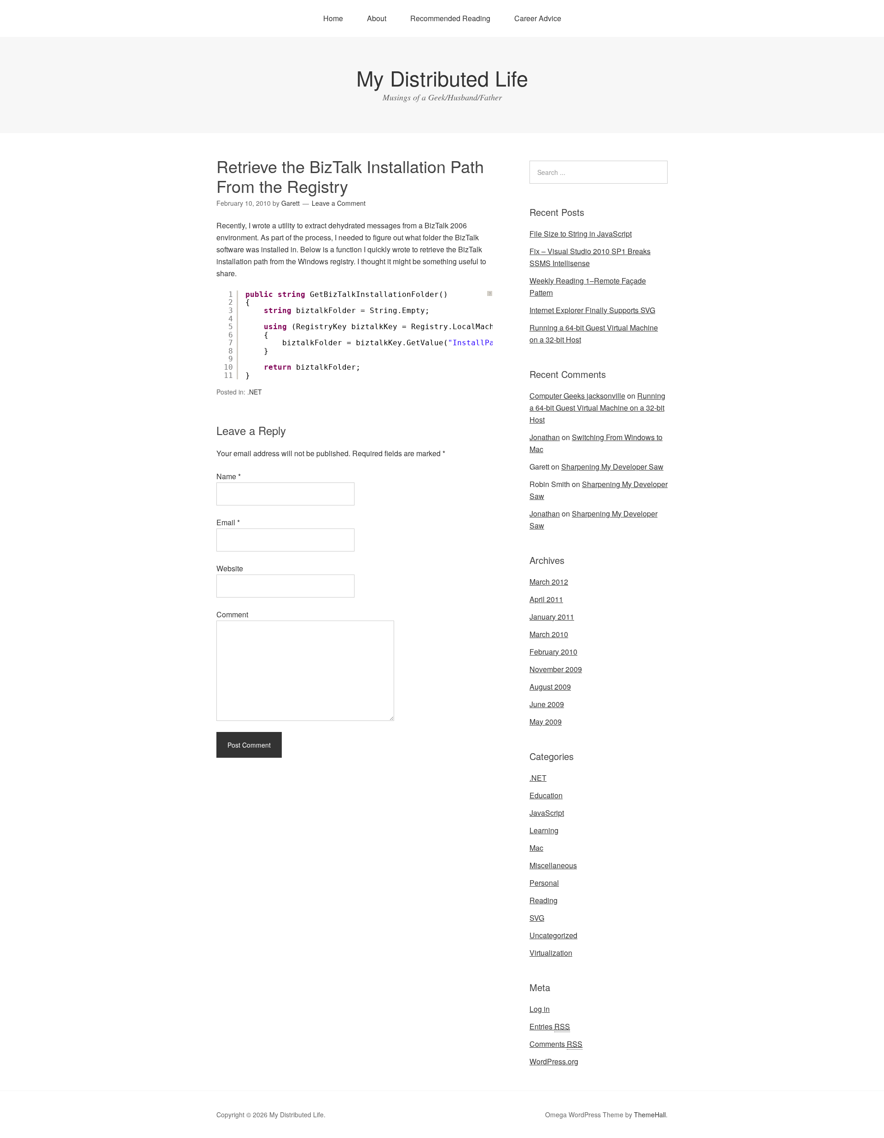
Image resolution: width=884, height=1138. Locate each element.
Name (228, 476)
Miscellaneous (553, 865)
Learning (543, 830)
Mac (536, 847)
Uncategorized (553, 935)
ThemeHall (650, 1114)
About (376, 18)
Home (333, 18)
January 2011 (551, 616)
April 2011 (546, 599)
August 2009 (550, 686)
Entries (549, 1026)
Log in (539, 1009)
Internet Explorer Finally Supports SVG (592, 310)
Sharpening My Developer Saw (612, 466)
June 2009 (546, 704)
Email (228, 522)
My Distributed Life (442, 78)
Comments (555, 1044)
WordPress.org (553, 1061)
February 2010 (553, 651)
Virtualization (550, 952)
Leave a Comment (339, 203)
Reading (543, 900)
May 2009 (545, 721)
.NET (254, 391)
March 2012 (548, 581)
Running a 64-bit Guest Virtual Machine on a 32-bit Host (597, 407)
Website (229, 568)
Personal (544, 882)
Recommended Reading (450, 18)
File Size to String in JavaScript (580, 233)
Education (546, 795)
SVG (536, 917)
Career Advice (537, 18)
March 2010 (548, 634)
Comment (232, 614)
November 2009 (555, 669)
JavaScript (546, 812)
